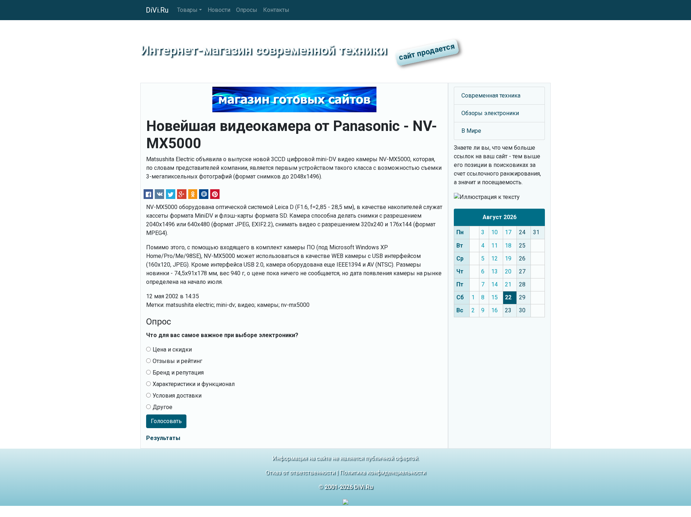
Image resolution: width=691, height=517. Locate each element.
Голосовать (166, 421)
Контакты (276, 9)
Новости (219, 9)
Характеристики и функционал (194, 384)
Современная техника (490, 95)
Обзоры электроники (490, 113)
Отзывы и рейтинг (177, 361)
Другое (162, 407)
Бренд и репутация (178, 372)
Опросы (246, 9)
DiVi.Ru (157, 10)
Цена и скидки (172, 349)
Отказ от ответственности (300, 472)
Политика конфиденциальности (383, 472)
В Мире (471, 130)
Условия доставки (177, 395)
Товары (187, 9)
